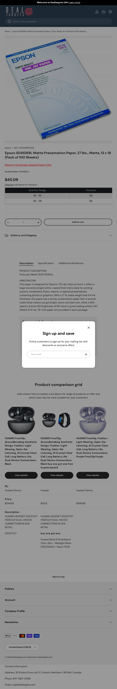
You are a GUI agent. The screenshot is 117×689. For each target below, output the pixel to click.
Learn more (74, 2)
